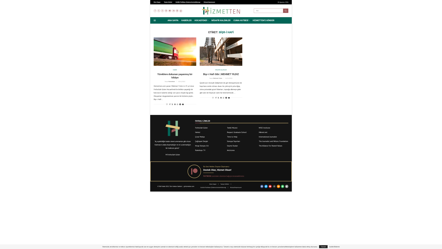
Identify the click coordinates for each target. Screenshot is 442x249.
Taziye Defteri (224, 184)
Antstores (231, 150)
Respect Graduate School (237, 132)
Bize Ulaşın (212, 184)
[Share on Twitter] (172, 104)
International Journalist (268, 137)
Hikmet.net (263, 132)
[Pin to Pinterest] (175, 104)
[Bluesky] (180, 10)
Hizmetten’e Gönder (263, 20)
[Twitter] (158, 10)
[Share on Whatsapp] (177, 104)
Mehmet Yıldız (217, 78)
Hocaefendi (201, 20)
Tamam (323, 247)
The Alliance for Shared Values (270, 146)
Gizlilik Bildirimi (334, 247)
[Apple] (286, 186)
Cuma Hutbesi (240, 20)
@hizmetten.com (189, 186)
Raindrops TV (200, 150)
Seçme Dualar (232, 146)
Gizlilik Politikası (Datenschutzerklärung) (213, 187)
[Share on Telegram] (180, 104)
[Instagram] (162, 10)
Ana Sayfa (173, 20)
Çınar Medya (200, 137)
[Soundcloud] (173, 10)
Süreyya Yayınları (233, 141)
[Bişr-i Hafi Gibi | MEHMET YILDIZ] (221, 51)
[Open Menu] (155, 20)
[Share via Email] (183, 104)
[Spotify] (177, 10)
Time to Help (232, 137)
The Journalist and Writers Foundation (273, 141)
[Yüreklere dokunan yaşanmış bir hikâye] (175, 51)
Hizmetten (171, 81)
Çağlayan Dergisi (201, 141)
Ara (285, 11)
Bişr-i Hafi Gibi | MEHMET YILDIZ (221, 74)
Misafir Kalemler (221, 20)
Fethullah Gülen (201, 128)
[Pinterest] (166, 10)
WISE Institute (264, 128)
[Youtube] (169, 10)
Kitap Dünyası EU (202, 146)
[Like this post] (167, 104)
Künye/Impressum (236, 187)
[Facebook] (155, 10)
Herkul (197, 132)
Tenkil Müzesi (232, 128)
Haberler (186, 20)
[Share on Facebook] (169, 104)
